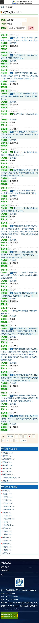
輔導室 (6, 537)
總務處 (6, 528)
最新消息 (7, 453)
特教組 (8, 540)
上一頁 (10, 436)
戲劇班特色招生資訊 (12, 478)
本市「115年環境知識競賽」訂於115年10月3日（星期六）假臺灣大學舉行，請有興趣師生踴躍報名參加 (19, 255)
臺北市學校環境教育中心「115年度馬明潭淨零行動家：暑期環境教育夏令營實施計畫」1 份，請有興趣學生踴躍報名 (19, 377)
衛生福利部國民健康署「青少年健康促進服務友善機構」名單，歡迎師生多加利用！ (19, 96)
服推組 (8, 547)
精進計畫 (6, 481)
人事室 (6, 553)
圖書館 (6, 544)
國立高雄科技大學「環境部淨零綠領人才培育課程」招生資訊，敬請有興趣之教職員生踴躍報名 (19, 134)
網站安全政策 (6, 563)
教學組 (8, 497)
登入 (2, 574)
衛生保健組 (9, 525)
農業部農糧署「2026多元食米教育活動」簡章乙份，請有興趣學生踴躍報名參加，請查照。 (19, 418)
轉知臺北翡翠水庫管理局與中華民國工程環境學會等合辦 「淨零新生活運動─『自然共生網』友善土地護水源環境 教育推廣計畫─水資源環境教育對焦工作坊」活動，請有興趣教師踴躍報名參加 (19, 231)
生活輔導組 (9, 519)
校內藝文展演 (8, 459)
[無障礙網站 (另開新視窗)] (19, 615)
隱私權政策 (5, 567)
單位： (3, 24)
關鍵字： (4, 28)
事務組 (7, 531)
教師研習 (7, 465)
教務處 (6, 494)
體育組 (8, 522)
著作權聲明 (5, 571)
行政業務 (7, 468)
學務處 (6, 512)
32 (17, 441)
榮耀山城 (6, 462)
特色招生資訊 (8, 475)
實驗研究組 (9, 506)
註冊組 (8, 500)
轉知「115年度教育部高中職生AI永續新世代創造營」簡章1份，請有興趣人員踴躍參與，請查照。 (19, 275)
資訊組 (8, 550)
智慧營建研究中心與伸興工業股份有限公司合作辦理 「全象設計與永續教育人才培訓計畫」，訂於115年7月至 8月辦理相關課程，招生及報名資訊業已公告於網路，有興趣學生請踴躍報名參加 (19, 354)
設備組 (8, 503)
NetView (17, 609)
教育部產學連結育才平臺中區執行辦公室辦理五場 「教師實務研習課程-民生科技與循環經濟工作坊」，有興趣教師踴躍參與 (19, 331)
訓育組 (7, 516)
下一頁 (23, 441)
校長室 (6, 491)
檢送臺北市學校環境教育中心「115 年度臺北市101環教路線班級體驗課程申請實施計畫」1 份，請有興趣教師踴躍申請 (19, 398)
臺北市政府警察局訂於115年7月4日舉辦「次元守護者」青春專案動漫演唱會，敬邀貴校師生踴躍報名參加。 (19, 173)
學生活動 (7, 471)
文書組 (8, 534)
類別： (3, 20)
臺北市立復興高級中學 (28, 606)
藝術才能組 (9, 509)
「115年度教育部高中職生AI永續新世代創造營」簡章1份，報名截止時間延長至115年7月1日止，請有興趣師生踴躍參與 (19, 76)
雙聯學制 (6, 456)
